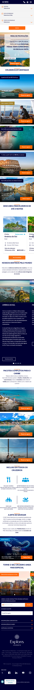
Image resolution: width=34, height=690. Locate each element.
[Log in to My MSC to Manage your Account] (27, 2)
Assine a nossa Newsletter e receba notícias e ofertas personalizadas (14, 600)
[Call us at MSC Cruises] (24, 2)
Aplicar (17, 28)
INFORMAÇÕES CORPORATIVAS (9, 620)
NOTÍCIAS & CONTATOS (7, 628)
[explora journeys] (17, 640)
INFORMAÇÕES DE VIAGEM (8, 624)
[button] (14, 63)
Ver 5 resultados (17, 257)
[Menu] (32, 2)
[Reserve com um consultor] (2, 681)
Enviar (28, 605)
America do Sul (9, 359)
